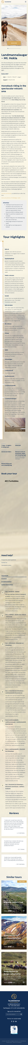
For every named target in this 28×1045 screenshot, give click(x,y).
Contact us (4, 562)
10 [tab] (16, 48)
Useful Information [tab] (7, 585)
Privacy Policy (9, 1042)
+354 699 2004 (15, 1005)
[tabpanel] (14, 25)
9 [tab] (15, 48)
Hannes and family (6, 193)
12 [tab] (18, 48)
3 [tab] (9, 48)
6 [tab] (12, 48)
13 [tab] (19, 48)
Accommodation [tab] (6, 582)
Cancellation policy (6, 565)
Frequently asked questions (8, 560)
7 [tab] (13, 48)
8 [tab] (14, 48)
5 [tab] (11, 48)
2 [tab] (8, 48)
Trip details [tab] (4, 575)
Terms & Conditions (17, 1042)
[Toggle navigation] (26, 2)
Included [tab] (4, 579)
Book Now (14, 43)
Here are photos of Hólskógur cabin (10, 198)
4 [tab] (10, 48)
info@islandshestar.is (14, 1004)
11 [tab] (17, 48)
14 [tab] (20, 48)
